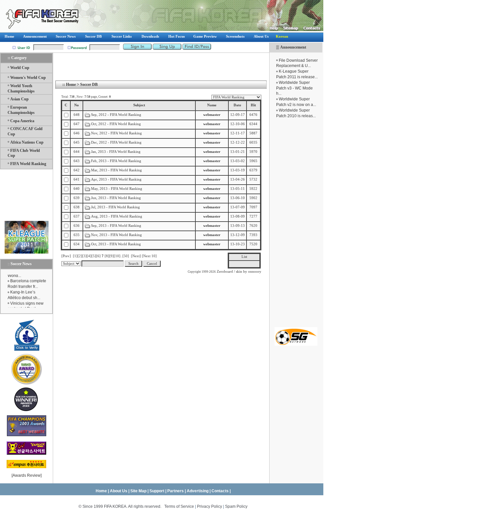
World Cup (19, 67)
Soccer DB (89, 84)
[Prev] (66, 256)
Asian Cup (19, 99)
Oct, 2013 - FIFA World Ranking (116, 244)
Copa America (22, 121)
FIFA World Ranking (28, 163)
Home (71, 84)
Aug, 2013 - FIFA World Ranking (116, 216)
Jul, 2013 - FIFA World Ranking (115, 207)
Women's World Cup (28, 77)
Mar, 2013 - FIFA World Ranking (116, 170)
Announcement (293, 47)
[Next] (136, 256)
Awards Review (27, 475)
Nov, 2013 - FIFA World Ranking (116, 235)
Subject (139, 105)
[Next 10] (149, 256)
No (76, 105)
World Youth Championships (21, 88)
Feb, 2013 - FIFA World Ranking (116, 161)
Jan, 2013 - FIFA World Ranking (116, 152)
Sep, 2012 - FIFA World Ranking (116, 115)
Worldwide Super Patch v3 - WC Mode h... (294, 88)
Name (211, 105)
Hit (253, 105)
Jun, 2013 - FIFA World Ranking (116, 198)
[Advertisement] (296, 223)
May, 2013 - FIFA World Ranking (116, 189)
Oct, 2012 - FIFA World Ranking (116, 124)
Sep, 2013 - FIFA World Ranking (116, 225)
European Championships (21, 110)
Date (237, 105)
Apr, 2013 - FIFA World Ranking (116, 179)
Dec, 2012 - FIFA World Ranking (116, 142)
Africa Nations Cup (27, 142)
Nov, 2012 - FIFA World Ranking (116, 133)
